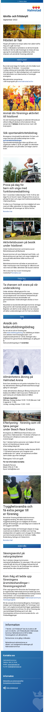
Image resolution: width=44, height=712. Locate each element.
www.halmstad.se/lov (25, 81)
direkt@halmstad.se (14, 667)
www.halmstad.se (13, 664)
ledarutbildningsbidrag (15, 333)
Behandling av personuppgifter (13, 681)
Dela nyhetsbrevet (12, 688)
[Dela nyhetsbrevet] (4, 688)
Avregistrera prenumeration (12, 683)
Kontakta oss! (16, 273)
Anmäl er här (7, 211)
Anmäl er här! (8, 540)
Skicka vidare (23, 1)
